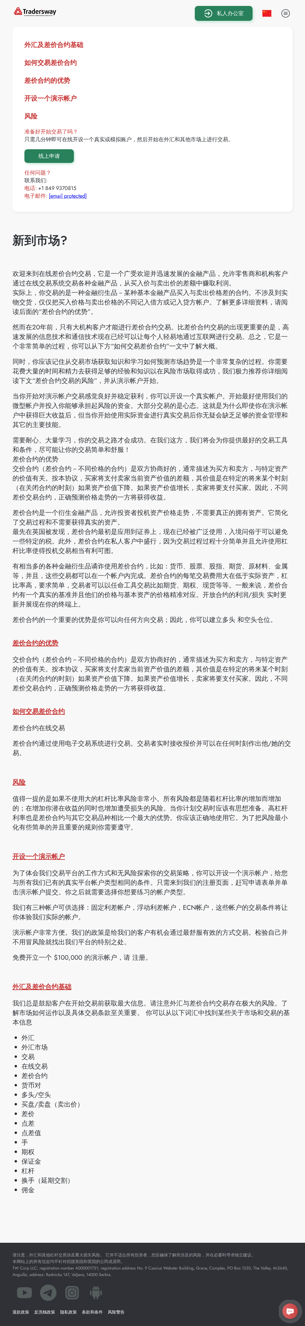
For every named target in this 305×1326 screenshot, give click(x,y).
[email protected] (68, 196)
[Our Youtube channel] (24, 1294)
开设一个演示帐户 (50, 98)
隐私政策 (68, 1312)
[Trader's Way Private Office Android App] (96, 1294)
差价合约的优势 (47, 80)
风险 (31, 116)
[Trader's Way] (35, 14)
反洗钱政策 (44, 1312)
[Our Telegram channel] (48, 1294)
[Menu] (285, 13)
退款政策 (21, 1312)
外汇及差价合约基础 (53, 44)
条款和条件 (92, 1312)
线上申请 (49, 156)
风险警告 (116, 1312)
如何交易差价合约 (50, 62)
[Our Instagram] (72, 1294)
